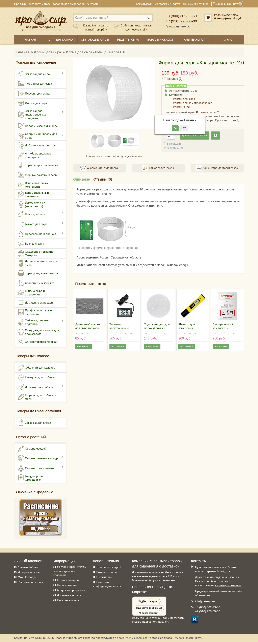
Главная (22, 52)
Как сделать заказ (68, 600)
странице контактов (228, 585)
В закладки (173, 143)
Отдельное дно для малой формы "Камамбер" (157, 328)
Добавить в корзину (194, 135)
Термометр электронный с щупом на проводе (121, 328)
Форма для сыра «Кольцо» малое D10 (96, 52)
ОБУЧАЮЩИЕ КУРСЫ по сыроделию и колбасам (69, 571)
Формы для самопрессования (192, 102)
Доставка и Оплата (167, 3)
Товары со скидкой (108, 567)
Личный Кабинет (29, 567)
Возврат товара (106, 572)
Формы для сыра (47, 52)
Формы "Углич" (182, 106)
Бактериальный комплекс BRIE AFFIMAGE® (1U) (224, 328)
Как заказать (144, 3)
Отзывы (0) (102, 179)
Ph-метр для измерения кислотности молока (191, 328)
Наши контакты (67, 585)
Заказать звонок (178, 26)
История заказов (29, 572)
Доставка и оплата (69, 595)
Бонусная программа (71, 590)
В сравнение (175, 147)
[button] (78, 93)
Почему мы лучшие (196, 3)
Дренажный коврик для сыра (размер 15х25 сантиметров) (88, 328)
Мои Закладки (27, 577)
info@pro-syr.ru (205, 601)
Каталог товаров (68, 580)
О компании (104, 577)
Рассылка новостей (30, 582)
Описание (81, 179)
